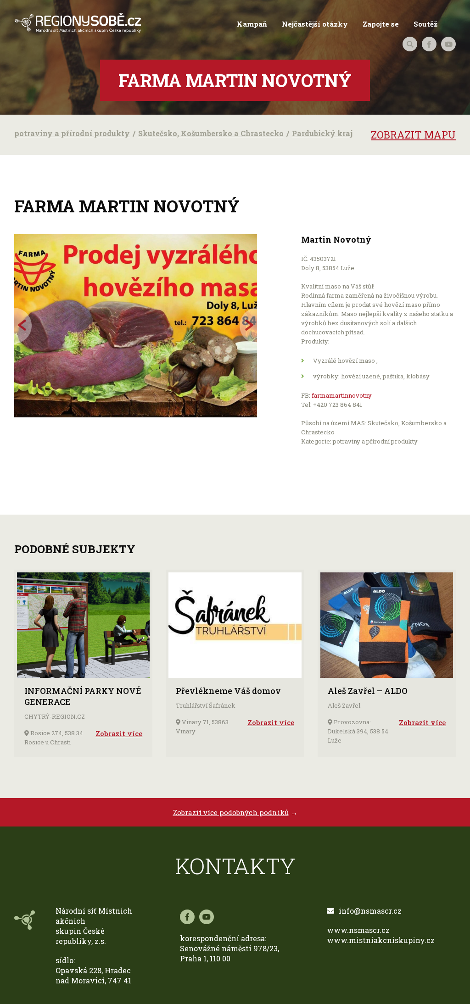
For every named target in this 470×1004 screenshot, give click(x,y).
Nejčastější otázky (315, 23)
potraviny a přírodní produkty (72, 133)
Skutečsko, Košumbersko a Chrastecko (211, 133)
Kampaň (252, 23)
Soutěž (425, 23)
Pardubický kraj (322, 133)
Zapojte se (381, 23)
